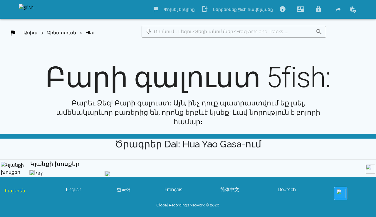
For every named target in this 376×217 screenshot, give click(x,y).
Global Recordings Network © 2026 (188, 205)
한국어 (124, 189)
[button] (148, 31)
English (73, 189)
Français (173, 189)
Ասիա (31, 33)
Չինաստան (61, 33)
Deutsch (287, 189)
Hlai (89, 33)
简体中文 (229, 189)
